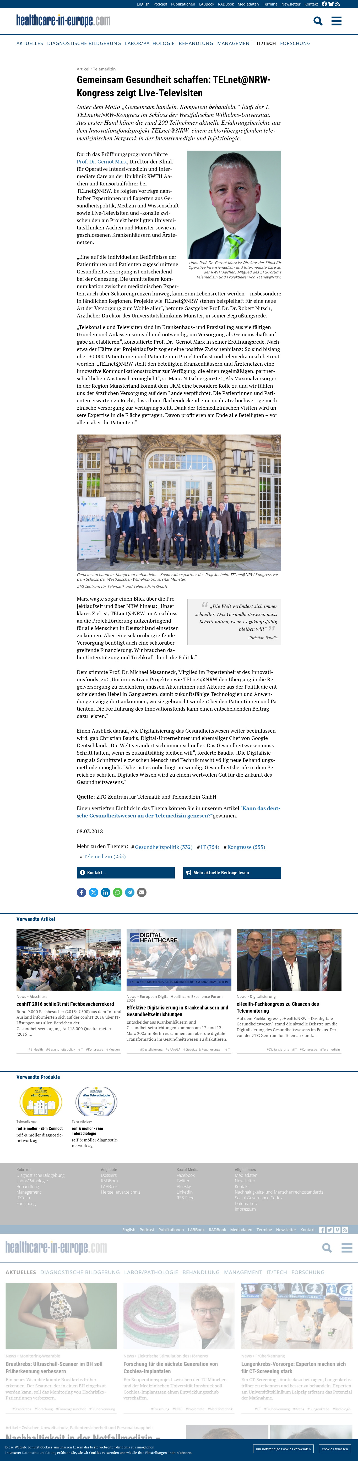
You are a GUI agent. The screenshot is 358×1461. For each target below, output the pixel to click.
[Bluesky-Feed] (331, 4)
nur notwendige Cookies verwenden (283, 1449)
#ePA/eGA (173, 1049)
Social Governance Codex (259, 1198)
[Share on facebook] (81, 892)
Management (235, 43)
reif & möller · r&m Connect (40, 1128)
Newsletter (291, 4)
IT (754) (210, 846)
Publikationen (183, 4)
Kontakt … (95, 872)
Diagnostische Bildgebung (84, 43)
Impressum (245, 1209)
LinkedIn (185, 1192)
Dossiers (109, 1175)
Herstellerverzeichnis (120, 1192)
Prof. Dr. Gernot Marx (102, 161)
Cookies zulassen (335, 1449)
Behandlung (196, 43)
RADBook (226, 4)
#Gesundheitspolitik (60, 1049)
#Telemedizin (330, 1049)
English (143, 4)
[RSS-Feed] (337, 4)
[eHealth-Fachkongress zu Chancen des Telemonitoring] (289, 960)
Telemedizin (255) (105, 856)
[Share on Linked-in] (105, 892)
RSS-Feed (186, 1198)
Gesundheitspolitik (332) (164, 846)
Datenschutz (246, 1203)
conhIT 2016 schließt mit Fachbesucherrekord (65, 1004)
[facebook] (324, 4)
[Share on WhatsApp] (117, 892)
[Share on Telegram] (129, 892)
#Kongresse (94, 1049)
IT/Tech (266, 43)
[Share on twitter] (93, 892)
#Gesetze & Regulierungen (202, 1049)
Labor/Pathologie (150, 43)
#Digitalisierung (151, 1049)
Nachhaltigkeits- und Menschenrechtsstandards (279, 1192)
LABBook (206, 4)
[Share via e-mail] (142, 892)
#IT (80, 1049)
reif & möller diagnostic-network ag (40, 1138)
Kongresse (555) (246, 846)
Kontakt (311, 4)
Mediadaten (248, 4)
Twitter (183, 1181)
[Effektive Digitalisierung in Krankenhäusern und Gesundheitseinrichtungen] (179, 960)
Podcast (160, 4)
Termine (270, 4)
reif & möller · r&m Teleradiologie (87, 1131)
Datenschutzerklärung (39, 1452)
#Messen (113, 1049)
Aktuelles (30, 43)
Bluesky (184, 1186)
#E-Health (36, 1049)
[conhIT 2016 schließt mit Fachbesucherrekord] (69, 960)
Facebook (186, 1175)
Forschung (295, 43)
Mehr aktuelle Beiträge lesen (220, 872)
